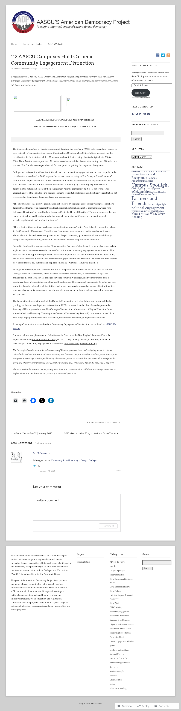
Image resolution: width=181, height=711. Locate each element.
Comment (108, 525)
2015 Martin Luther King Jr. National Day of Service (91, 433)
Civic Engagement (153, 188)
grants (112, 645)
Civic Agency (138, 188)
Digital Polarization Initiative (121, 624)
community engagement (119, 611)
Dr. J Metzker (40, 453)
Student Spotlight (117, 671)
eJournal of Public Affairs (120, 628)
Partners (155, 194)
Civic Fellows (115, 590)
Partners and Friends (108, 422)
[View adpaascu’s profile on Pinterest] (144, 114)
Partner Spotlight (157, 204)
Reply (118, 471)
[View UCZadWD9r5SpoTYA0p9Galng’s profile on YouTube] (148, 114)
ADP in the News (117, 561)
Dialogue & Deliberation (120, 619)
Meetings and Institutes (119, 649)
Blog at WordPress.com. (90, 703)
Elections (153, 191)
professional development (144, 210)
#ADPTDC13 (137, 171)
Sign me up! (140, 92)
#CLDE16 (148, 171)
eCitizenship (140, 191)
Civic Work (114, 602)
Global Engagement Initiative (122, 641)
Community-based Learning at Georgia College (74, 460)
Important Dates (32, 44)
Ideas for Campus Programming (149, 193)
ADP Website (56, 44)
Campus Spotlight (150, 184)
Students (160, 210)
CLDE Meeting (116, 607)
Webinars (145, 213)
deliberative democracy (119, 615)
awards (113, 566)
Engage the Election (118, 636)
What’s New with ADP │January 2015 (33, 433)
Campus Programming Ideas (144, 179)
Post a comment (43, 443)
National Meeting (117, 654)
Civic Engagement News (120, 586)
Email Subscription (144, 65)
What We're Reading (118, 688)
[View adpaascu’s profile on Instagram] (140, 114)
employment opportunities (120, 632)
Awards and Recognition (143, 176)
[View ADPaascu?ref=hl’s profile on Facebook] (133, 114)
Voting (136, 213)
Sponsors (114, 666)
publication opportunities (120, 662)
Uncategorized (116, 679)
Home (14, 44)
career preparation (117, 574)
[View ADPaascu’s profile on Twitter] (136, 114)
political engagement (148, 207)
